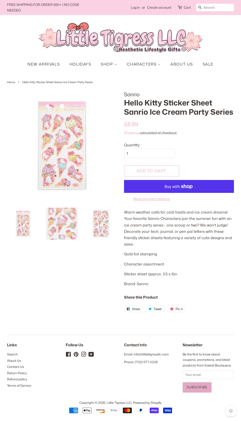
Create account (159, 7)
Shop (107, 64)
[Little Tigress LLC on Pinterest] (76, 355)
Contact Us (15, 366)
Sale (208, 64)
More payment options (151, 198)
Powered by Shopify (147, 402)
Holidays (80, 64)
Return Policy (17, 373)
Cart (187, 7)
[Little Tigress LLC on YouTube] (91, 355)
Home (11, 82)
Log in (135, 7)
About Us (181, 64)
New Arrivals (44, 64)
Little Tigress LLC (119, 402)
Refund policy (17, 379)
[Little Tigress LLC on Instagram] (83, 355)
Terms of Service (19, 385)
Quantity (132, 145)
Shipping (131, 132)
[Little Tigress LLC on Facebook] (68, 355)
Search (12, 354)
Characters (142, 64)
